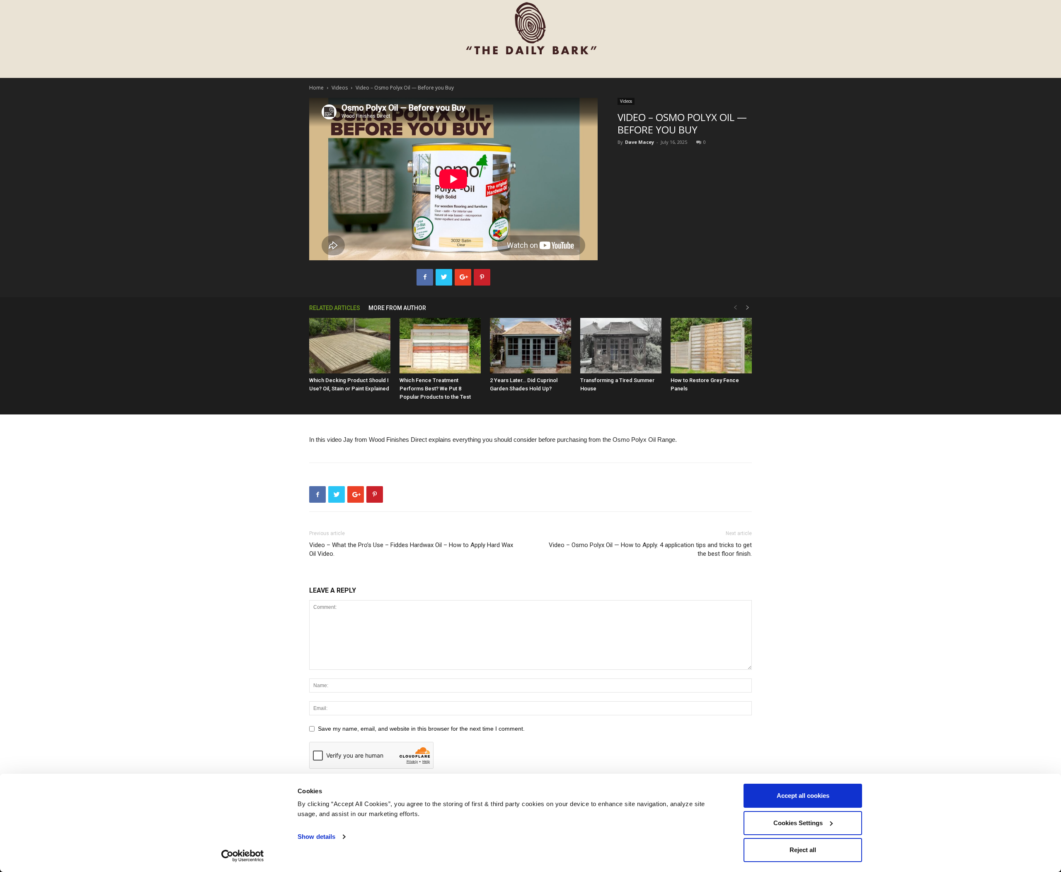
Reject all (803, 849)
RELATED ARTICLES (334, 308)
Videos (340, 87)
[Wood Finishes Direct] (530, 29)
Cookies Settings (798, 822)
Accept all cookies (803, 795)
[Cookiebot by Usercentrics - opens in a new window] (242, 856)
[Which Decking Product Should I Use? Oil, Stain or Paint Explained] (349, 346)
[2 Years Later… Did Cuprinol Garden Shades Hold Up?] (530, 346)
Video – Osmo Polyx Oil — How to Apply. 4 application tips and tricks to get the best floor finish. (650, 549)
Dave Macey (639, 142)
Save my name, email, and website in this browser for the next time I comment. (421, 728)
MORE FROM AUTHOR (397, 308)
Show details (316, 836)
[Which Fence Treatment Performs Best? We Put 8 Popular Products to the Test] (440, 346)
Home (316, 87)
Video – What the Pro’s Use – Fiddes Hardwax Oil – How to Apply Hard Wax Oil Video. (411, 549)
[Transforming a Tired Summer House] (620, 346)
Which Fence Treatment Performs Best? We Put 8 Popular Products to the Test (435, 388)
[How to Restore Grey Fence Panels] (711, 346)
